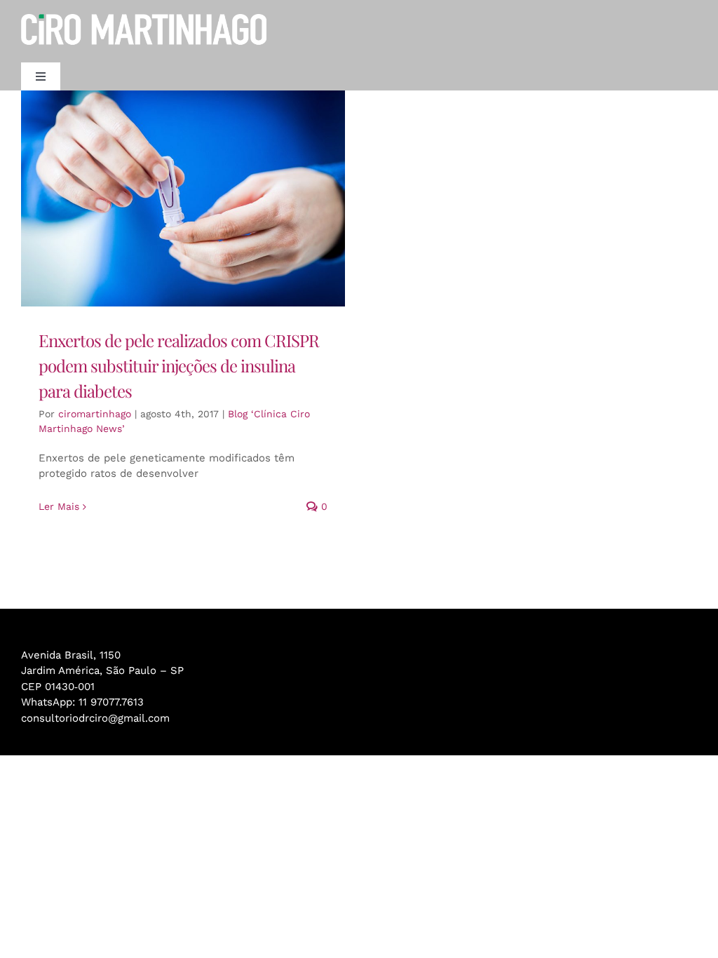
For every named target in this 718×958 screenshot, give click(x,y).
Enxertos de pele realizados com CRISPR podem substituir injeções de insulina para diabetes (179, 365)
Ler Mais (59, 506)
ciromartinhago (94, 413)
